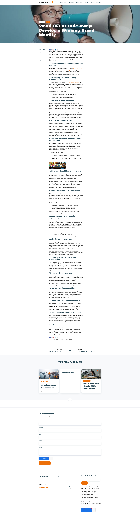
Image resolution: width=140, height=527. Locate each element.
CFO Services (63, 2)
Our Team (56, 478)
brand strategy (69, 339)
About (92, 2)
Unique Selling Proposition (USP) (72, 82)
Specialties (71, 2)
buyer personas (58, 112)
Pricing (50, 276)
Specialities (70, 481)
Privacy (69, 488)
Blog (55, 488)
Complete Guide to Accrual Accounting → (89, 351)
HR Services (79, 2)
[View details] (40, 487)
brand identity (42, 21)
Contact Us (98, 2)
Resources (57, 486)
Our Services (71, 476)
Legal (69, 486)
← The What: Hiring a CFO (55, 351)
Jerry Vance (42, 38)
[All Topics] (52, 22)
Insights (86, 2)
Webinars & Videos (58, 491)
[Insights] (70, 351)
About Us (56, 479)
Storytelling (51, 221)
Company (57, 476)
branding (48, 21)
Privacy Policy (92, 499)
